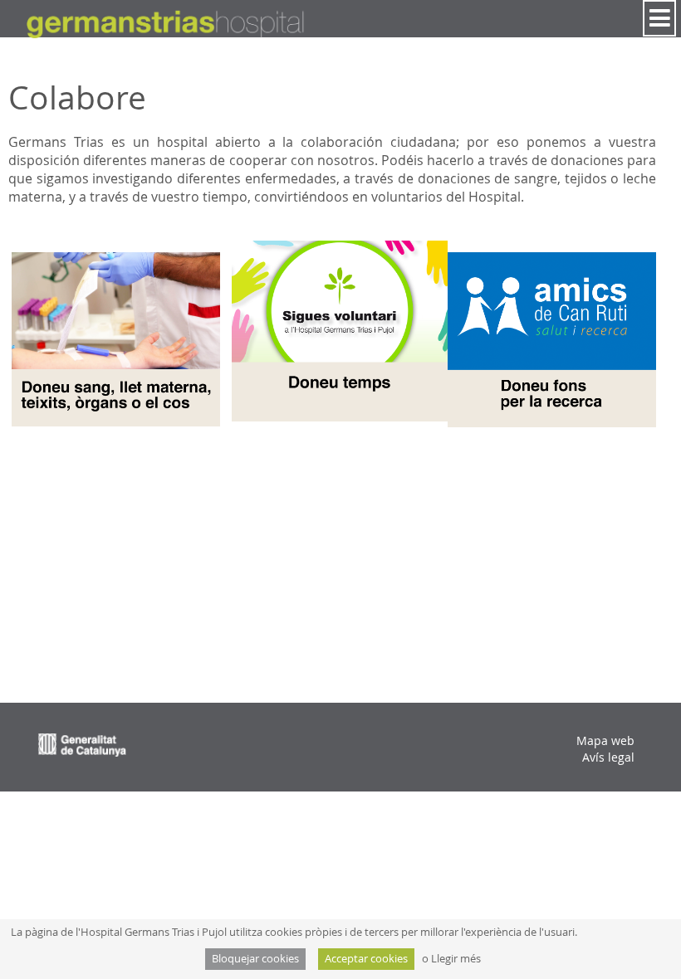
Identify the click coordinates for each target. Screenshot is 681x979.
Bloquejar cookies (255, 959)
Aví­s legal (608, 757)
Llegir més (456, 959)
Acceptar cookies (366, 959)
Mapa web (605, 740)
